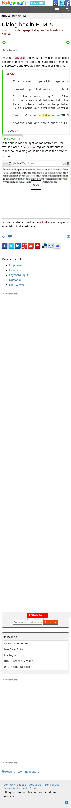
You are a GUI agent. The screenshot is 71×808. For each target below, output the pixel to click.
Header (13, 270)
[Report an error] (68, 236)
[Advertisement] (36, 455)
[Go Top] (66, 803)
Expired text (16, 284)
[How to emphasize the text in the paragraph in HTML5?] (68, 42)
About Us (35, 784)
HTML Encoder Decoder (18, 661)
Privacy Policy (12, 788)
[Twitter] (61, 3)
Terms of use (51, 784)
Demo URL (14, 139)
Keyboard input (18, 275)
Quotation (15, 280)
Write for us (38, 615)
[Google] (55, 3)
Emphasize (16, 265)
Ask (4, 236)
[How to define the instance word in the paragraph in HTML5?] (4, 42)
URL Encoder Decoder (17, 666)
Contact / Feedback (15, 784)
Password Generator (16, 643)
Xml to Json (10, 655)
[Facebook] (67, 3)
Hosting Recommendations (22, 771)
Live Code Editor (14, 649)
